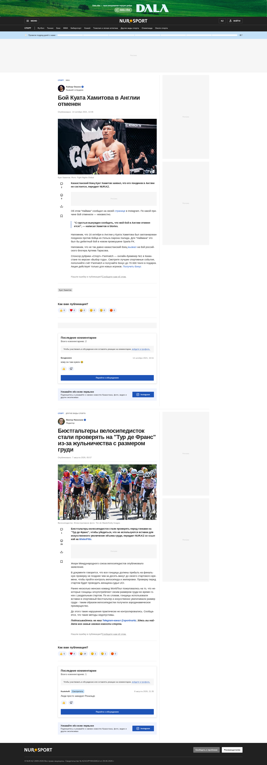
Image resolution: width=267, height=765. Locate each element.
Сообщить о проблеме (206, 750)
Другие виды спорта (130, 28)
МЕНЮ (34, 21)
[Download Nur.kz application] (133, 8)
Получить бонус (132, 266)
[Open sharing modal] (61, 206)
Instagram (145, 394)
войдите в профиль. (141, 349)
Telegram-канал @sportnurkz (119, 620)
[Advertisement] (133, 55)
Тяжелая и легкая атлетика (105, 28)
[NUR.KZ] (133, 21)
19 (85, 654)
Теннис (50, 28)
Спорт (27, 28)
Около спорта (161, 28)
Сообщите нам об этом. (114, 277)
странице (120, 211)
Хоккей (87, 28)
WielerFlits (85, 539)
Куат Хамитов (65, 290)
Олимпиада (147, 28)
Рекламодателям (232, 750)
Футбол (41, 28)
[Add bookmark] (61, 216)
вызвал (132, 247)
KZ (222, 21)
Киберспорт (76, 28)
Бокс (58, 28)
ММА (65, 28)
